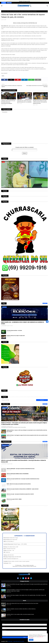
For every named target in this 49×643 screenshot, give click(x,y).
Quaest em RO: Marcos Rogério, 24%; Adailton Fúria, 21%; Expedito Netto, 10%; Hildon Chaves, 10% (26, 595)
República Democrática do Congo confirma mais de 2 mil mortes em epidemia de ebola (40, 102)
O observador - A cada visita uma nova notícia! (16, 641)
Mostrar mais (45, 303)
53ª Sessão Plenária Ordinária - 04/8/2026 (14, 330)
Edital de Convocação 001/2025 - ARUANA (14, 499)
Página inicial (4, 11)
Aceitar (31, 639)
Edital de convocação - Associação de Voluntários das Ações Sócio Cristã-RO (20, 494)
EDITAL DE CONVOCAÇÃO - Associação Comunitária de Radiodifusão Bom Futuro (21, 468)
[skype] (23, 578)
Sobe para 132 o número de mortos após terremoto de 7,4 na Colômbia (24, 101)
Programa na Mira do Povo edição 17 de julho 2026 (16, 335)
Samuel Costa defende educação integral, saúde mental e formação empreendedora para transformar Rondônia (27, 585)
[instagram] (26, 578)
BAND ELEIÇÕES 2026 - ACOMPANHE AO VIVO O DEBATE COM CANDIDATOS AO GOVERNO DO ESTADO (22, 323)
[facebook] (18, 578)
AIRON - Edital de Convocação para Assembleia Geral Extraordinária (19, 483)
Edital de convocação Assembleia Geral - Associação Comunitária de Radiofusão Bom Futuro (23, 478)
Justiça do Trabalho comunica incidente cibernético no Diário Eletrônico (21, 608)
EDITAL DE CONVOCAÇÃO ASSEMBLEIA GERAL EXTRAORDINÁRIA (18, 473)
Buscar (24, 153)
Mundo (8, 11)
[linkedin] (31, 578)
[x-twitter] (20, 578)
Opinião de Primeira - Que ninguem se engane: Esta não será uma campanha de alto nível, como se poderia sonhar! (27, 435)
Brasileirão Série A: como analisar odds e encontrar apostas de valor (20, 614)
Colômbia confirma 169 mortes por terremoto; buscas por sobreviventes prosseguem (8, 102)
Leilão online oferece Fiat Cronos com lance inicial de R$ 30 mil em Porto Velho (22, 603)
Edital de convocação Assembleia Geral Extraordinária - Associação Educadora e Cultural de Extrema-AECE (23, 461)
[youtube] (28, 578)
